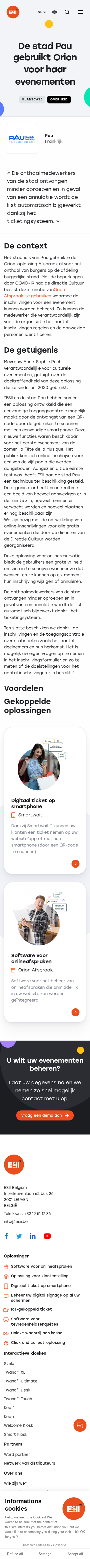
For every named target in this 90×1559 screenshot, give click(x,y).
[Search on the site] (67, 12)
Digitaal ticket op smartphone (33, 803)
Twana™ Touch (18, 1399)
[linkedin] (32, 1236)
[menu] (80, 12)
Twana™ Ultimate (21, 1381)
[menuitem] (42, 12)
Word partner (17, 1454)
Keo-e (10, 1416)
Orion (59, 289)
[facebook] (6, 1236)
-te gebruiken (37, 296)
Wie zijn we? (15, 1483)
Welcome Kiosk (18, 1425)
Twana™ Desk (17, 1390)
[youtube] (47, 1236)
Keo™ (9, 1407)
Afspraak (13, 296)
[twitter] (19, 1236)
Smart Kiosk (16, 1434)
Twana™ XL (14, 1372)
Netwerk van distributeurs (29, 1463)
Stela (9, 1363)
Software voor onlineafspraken (31, 958)
